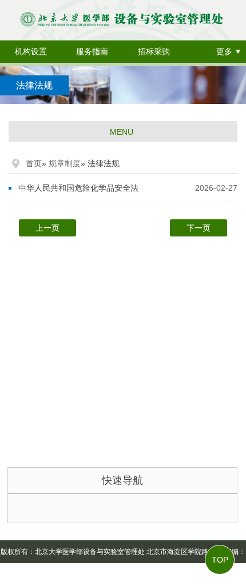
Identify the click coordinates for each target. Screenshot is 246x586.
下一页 (199, 227)
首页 (34, 163)
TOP (220, 559)
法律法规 (34, 85)
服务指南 (92, 51)
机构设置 (31, 51)
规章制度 (65, 163)
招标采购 (154, 51)
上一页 (47, 227)
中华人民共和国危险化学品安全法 (78, 187)
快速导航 (122, 480)
